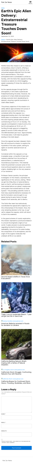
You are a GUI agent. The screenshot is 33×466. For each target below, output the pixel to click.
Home (3, 39)
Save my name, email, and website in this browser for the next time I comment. (16, 442)
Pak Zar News (6, 2)
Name (3, 414)
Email (3, 422)
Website (4, 431)
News (3, 8)
